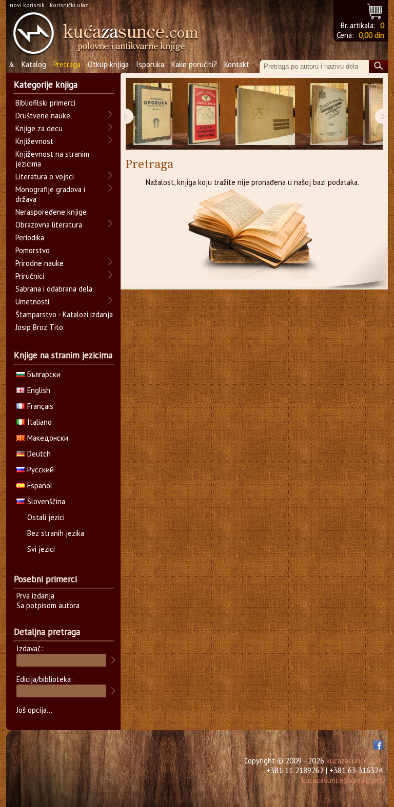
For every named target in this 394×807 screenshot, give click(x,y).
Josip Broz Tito (39, 327)
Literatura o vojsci (44, 176)
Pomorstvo (32, 250)
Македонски (47, 438)
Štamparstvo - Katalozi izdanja (64, 314)
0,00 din (371, 35)
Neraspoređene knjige (51, 212)
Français (40, 406)
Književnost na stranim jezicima (52, 159)
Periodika (29, 237)
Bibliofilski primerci (45, 103)
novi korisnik (27, 5)
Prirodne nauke (39, 263)
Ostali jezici (46, 517)
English (38, 390)
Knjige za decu (39, 128)
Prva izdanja (35, 596)
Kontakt (236, 64)
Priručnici (29, 276)
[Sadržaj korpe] (375, 10)
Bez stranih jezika (55, 533)
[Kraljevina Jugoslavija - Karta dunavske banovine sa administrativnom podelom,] (204, 114)
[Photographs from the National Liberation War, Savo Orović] (265, 114)
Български (44, 374)
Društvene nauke (42, 115)
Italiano (39, 422)
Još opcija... (34, 710)
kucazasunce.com (354, 760)
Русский (40, 469)
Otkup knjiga (108, 64)
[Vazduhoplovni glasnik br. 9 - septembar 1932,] (329, 114)
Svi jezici (41, 549)
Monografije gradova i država (50, 194)
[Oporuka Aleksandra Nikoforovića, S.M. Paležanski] (152, 114)
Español (39, 485)
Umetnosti (32, 301)
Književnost (34, 141)
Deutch (39, 454)
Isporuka (150, 64)
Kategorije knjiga (45, 84)
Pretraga (67, 64)
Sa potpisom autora (48, 605)
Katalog (34, 64)
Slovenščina (46, 501)
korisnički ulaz (69, 5)
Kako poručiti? (194, 64)
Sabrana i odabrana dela (53, 289)
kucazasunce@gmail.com (342, 780)
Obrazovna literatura (48, 225)
